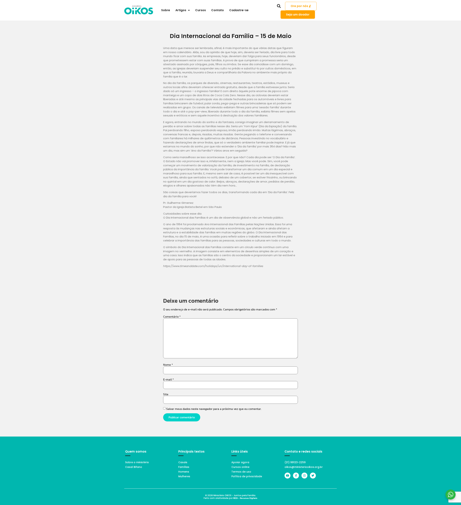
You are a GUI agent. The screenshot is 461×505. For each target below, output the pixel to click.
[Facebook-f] (296, 476)
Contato (217, 10)
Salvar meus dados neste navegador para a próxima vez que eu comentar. (213, 408)
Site (165, 394)
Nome (168, 364)
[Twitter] (313, 476)
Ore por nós (299, 6)
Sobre (165, 10)
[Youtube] (287, 476)
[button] (279, 6)
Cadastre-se (239, 10)
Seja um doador (298, 14)
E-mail (168, 379)
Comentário (172, 316)
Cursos (200, 10)
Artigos (180, 10)
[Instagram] (304, 476)
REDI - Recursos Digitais (245, 498)
